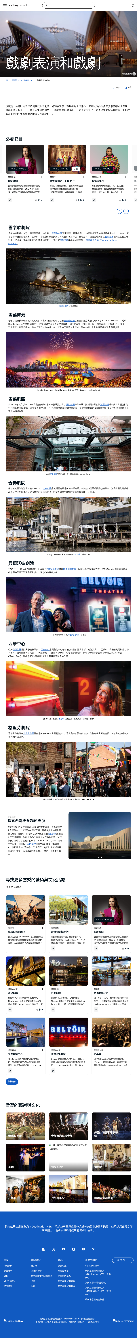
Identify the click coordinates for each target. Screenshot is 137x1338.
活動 (33, 1280)
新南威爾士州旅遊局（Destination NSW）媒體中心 (98, 1291)
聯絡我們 (8, 1265)
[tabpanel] (68, 38)
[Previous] (72, 835)
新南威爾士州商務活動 (95, 1282)
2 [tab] (101, 857)
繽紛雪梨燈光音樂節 (94, 1299)
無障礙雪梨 (63, 1270)
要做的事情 (36, 1270)
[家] (16, 5)
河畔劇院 (31, 844)
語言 (122, 1260)
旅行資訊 (62, 1265)
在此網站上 (37, 1260)
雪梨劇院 (52, 833)
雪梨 (6, 1260)
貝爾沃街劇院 (73, 635)
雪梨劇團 (53, 474)
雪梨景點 (16, 80)
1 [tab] (98, 857)
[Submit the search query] (45, 5)
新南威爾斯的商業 (66, 1280)
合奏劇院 (76, 554)
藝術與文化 (28, 80)
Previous (119, 211)
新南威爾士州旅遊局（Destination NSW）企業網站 (98, 1274)
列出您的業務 (64, 1275)
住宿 (33, 1285)
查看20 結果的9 (13, 887)
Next (126, 211)
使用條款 (8, 1285)
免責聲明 (8, 1270)
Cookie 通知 (10, 1280)
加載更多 (12, 1082)
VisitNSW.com (92, 1265)
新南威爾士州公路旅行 (41, 1275)
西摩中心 (62, 719)
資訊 (60, 1260)
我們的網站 (91, 1260)
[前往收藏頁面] (132, 5)
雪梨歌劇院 (63, 306)
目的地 (34, 1265)
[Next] (127, 835)
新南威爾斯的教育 (66, 1285)
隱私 (6, 1275)
